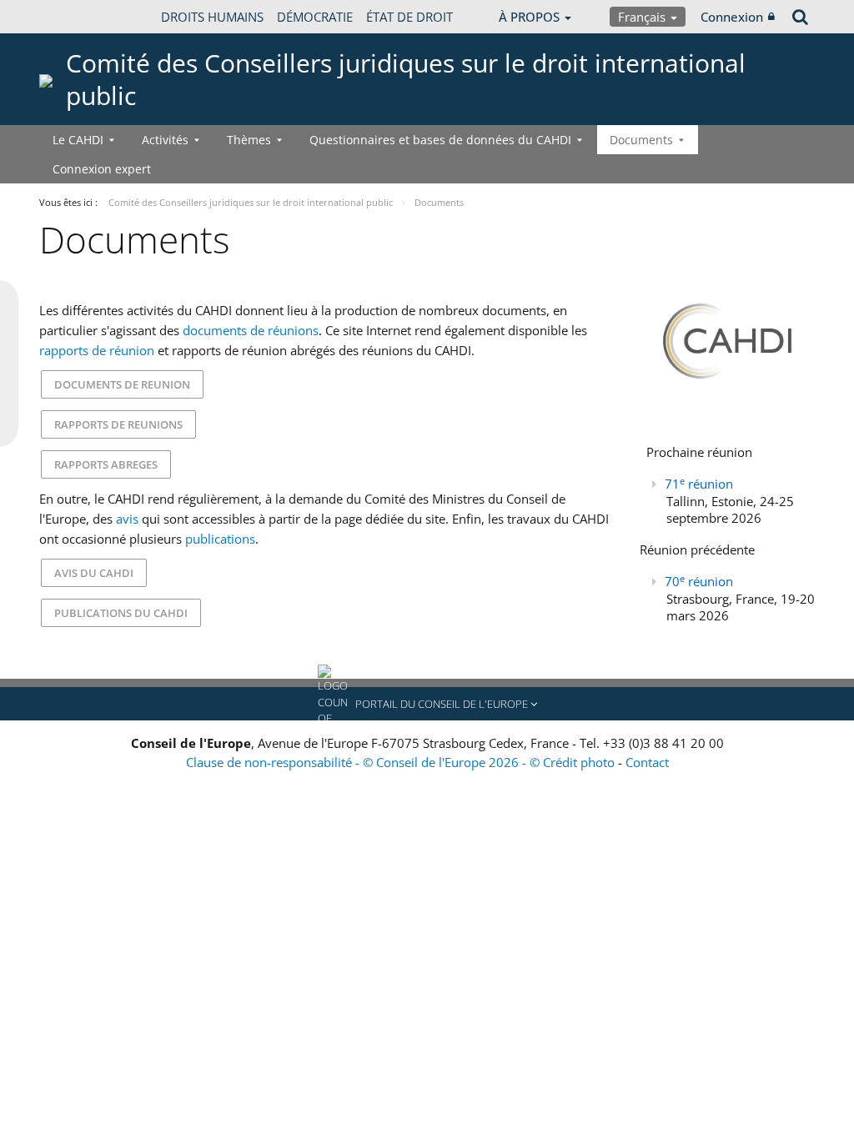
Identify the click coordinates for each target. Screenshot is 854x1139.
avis (127, 518)
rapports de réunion (96, 350)
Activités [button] (165, 140)
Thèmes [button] (249, 140)
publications (220, 538)
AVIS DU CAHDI (93, 572)
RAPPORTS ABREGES (106, 464)
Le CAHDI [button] (78, 140)
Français (643, 16)
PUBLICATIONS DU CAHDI (121, 612)
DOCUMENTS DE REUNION (122, 384)
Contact (647, 762)
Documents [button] (641, 140)
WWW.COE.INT (81, 16)
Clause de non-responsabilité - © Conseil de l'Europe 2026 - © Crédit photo (402, 762)
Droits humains (212, 16)
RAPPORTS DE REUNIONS (118, 424)
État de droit (409, 16)
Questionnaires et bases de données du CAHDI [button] (440, 140)
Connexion (732, 16)
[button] (427, 703)
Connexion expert (102, 169)
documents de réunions (251, 330)
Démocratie (315, 16)
